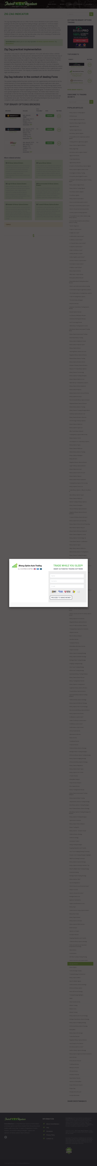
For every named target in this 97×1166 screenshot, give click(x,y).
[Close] (88, 559)
